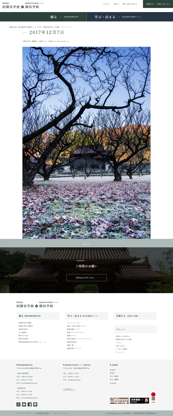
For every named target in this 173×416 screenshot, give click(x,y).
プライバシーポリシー (24, 413)
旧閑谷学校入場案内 (25, 326)
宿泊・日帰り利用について (76, 326)
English (112, 369)
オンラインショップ (60, 413)
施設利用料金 (72, 342)
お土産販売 (22, 332)
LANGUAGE (130, 4)
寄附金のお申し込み (85, 277)
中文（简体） (114, 376)
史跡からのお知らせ (123, 336)
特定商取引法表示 (43, 413)
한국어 (112, 373)
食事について (72, 335)
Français (113, 383)
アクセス (106, 4)
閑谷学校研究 (23, 339)
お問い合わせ (120, 346)
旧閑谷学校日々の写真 (124, 339)
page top (86, 244)
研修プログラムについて (76, 332)
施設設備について (73, 329)
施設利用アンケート (74, 348)
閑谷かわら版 (23, 335)
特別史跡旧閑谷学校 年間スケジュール (32, 342)
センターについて (73, 323)
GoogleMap (67, 389)
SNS (115, 4)
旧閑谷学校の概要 (24, 323)
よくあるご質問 (121, 349)
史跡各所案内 (23, 329)
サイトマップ (120, 352)
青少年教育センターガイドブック (79, 339)
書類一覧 (70, 345)
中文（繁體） (114, 379)
